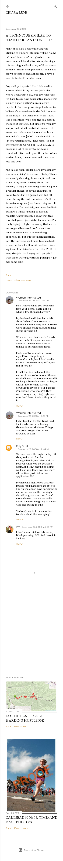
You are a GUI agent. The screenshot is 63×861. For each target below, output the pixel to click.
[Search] (55, 5)
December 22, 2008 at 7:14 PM (33, 449)
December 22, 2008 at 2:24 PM (33, 300)
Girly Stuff (22, 446)
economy (26, 280)
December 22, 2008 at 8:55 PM (37, 527)
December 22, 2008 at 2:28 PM (33, 416)
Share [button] (8, 275)
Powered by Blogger (34, 850)
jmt (18, 526)
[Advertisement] (31, 635)
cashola (16, 280)
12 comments (20, 828)
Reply (19, 405)
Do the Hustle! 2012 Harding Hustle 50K (25, 718)
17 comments (20, 726)
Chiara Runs (16, 13)
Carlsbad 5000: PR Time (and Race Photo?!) (31, 819)
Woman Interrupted (28, 297)
